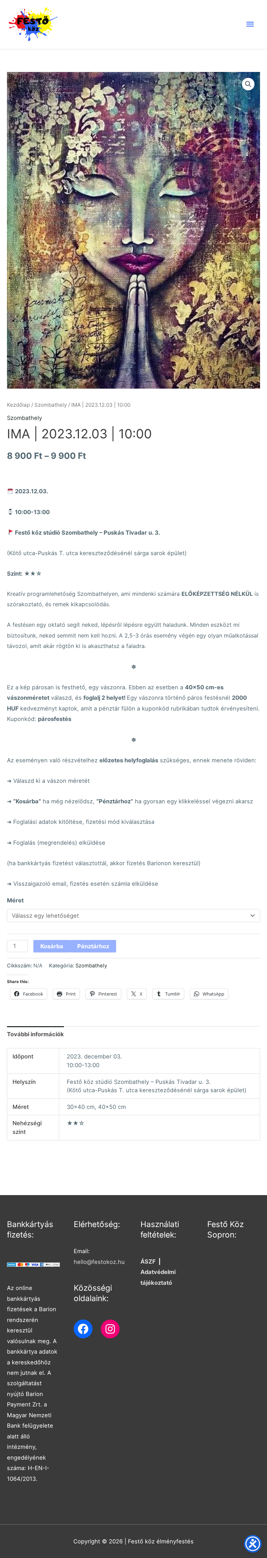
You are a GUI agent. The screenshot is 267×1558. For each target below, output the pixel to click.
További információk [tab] (35, 1034)
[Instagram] (110, 1329)
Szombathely (50, 404)
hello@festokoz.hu (99, 1261)
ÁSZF (148, 1261)
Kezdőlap (18, 404)
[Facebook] (83, 1329)
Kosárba (51, 946)
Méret (15, 900)
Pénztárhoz (93, 946)
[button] (248, 84)
